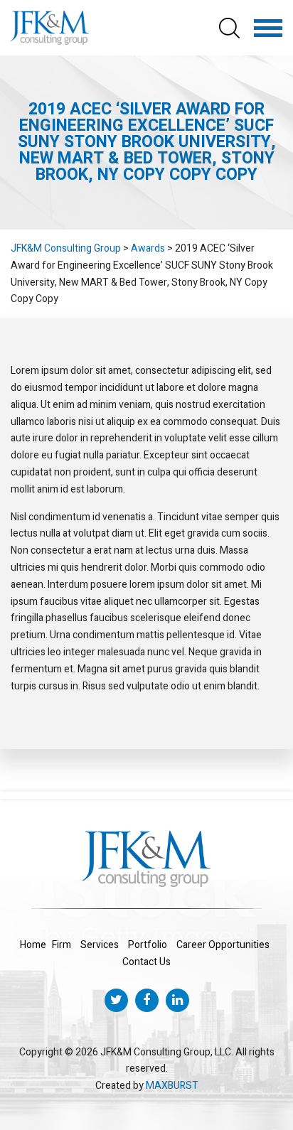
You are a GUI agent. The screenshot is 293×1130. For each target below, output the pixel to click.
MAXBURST (172, 1085)
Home (33, 944)
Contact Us (146, 961)
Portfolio (147, 944)
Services (99, 944)
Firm (61, 944)
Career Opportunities (223, 944)
